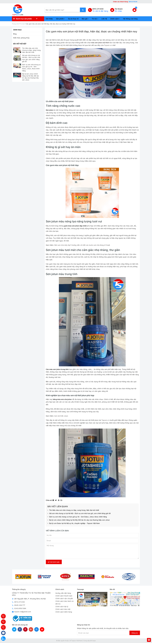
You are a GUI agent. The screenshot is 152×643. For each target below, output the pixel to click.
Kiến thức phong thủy (21, 38)
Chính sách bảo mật (62, 609)
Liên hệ (104, 19)
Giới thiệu (49, 19)
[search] (83, 10)
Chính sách (114, 19)
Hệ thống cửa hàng (130, 19)
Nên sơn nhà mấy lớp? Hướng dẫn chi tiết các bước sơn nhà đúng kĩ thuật (82, 245)
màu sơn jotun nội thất (100, 42)
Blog (15, 34)
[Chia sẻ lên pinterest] (59, 500)
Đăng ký (135, 633)
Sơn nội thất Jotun (61, 416)
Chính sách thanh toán (63, 596)
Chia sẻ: (49, 500)
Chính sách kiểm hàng (63, 612)
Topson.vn (108, 45)
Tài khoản (119, 9)
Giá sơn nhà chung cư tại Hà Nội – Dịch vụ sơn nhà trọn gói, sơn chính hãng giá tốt (80, 513)
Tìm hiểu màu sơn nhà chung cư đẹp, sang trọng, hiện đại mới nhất (74, 510)
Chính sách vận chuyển (64, 598)
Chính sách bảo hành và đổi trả (64, 602)
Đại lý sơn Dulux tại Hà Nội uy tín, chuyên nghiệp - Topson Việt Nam (74, 523)
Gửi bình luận (55, 562)
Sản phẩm (60, 19)
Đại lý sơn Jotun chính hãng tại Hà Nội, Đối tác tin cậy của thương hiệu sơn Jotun (79, 520)
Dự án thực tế (73, 19)
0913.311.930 (98, 9)
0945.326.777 (19, 605)
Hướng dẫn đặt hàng (63, 593)
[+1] (62, 500)
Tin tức (95, 19)
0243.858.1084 (20, 608)
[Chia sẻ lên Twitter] (56, 500)
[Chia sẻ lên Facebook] (54, 500)
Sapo (94, 640)
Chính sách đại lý (61, 606)
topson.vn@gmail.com (22, 612)
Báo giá (85, 19)
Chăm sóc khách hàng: (125, 1)
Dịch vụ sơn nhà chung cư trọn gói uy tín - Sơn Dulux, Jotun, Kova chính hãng (78, 517)
